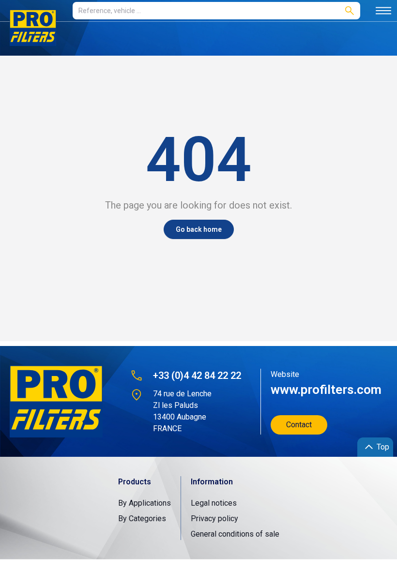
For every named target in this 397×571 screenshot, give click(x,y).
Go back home (199, 229)
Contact (299, 424)
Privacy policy (214, 518)
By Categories (142, 518)
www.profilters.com (326, 389)
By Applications (144, 503)
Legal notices (214, 503)
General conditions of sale (235, 534)
